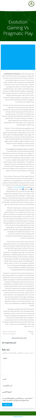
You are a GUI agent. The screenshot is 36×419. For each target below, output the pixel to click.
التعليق (4, 358)
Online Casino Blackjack (9, 334)
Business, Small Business (9, 331)
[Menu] (18, 10)
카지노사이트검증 (19, 187)
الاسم (4, 379)
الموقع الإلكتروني (7, 392)
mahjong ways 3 (18, 416)
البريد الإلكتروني (7, 385)
